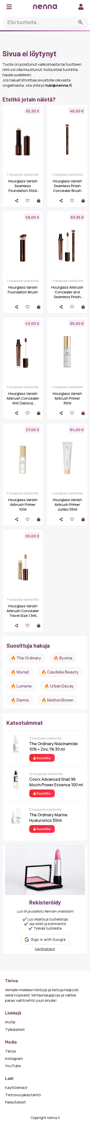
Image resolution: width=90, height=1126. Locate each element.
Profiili (10, 1022)
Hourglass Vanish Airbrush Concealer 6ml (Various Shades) (22, 400)
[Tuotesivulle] (38, 200)
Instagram (14, 1058)
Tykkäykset (15, 1029)
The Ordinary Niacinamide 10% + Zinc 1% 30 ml (53, 746)
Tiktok (10, 1051)
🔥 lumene (21, 686)
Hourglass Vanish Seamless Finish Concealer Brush (67, 186)
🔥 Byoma (63, 658)
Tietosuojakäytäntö (23, 1094)
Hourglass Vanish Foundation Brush (23, 289)
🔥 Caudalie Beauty (59, 672)
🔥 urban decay (59, 686)
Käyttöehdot (45, 949)
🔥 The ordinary (26, 658)
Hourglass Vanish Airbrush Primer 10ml (23, 504)
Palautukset (15, 1102)
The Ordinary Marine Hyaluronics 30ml (48, 817)
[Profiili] (81, 7)
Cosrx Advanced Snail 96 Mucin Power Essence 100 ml (56, 781)
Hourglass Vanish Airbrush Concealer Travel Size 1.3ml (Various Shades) (22, 613)
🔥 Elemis (20, 700)
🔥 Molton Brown (57, 700)
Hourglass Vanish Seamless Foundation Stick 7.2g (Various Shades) (23, 190)
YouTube (13, 1065)
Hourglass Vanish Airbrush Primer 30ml (67, 398)
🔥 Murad (20, 672)
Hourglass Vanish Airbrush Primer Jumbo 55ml (67, 504)
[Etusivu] (45, 7)
